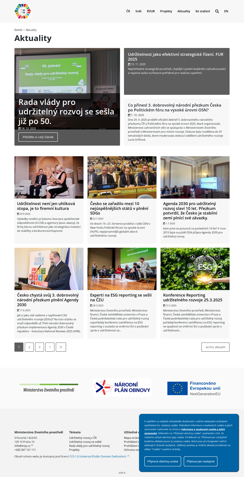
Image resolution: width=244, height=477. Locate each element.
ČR (128, 11)
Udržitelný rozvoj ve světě (85, 442)
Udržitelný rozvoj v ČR (83, 438)
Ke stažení (203, 11)
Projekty (166, 11)
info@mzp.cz (22, 446)
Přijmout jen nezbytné (200, 461)
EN (226, 11)
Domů (18, 30)
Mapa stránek (132, 438)
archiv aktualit (215, 347)
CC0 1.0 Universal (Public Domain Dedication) (98, 456)
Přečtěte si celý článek (38, 137)
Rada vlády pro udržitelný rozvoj (89, 446)
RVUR (151, 11)
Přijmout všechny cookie (162, 461)
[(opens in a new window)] (49, 388)
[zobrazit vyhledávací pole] (217, 11)
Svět (138, 11)
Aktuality (183, 11)
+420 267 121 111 (25, 450)
